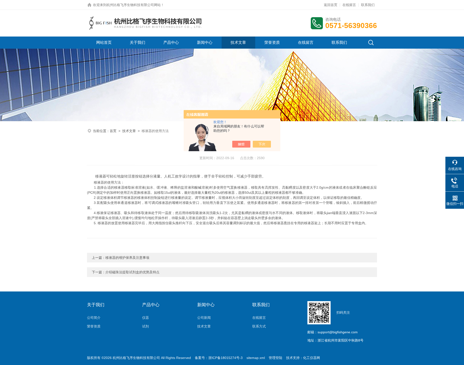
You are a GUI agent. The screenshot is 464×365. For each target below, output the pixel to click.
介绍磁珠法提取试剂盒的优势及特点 (132, 272)
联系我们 (368, 5)
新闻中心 (204, 42)
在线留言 (349, 5)
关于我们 (137, 42)
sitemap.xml (255, 358)
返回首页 (330, 5)
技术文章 (238, 42)
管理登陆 (275, 358)
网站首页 (104, 42)
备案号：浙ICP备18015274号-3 (219, 358)
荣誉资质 (272, 42)
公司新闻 (204, 318)
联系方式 (259, 326)
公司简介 (94, 318)
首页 (113, 131)
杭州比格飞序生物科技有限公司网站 (134, 5)
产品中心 (171, 42)
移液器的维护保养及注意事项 (127, 258)
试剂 (145, 326)
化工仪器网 (311, 358)
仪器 (145, 318)
